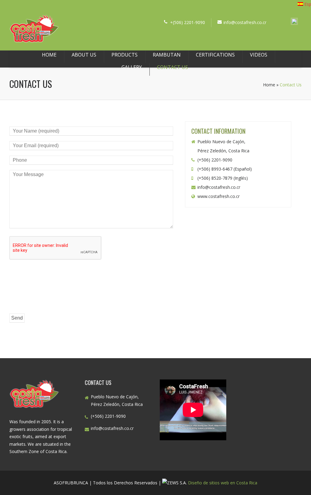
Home (49, 54)
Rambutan (167, 54)
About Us (84, 54)
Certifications (215, 54)
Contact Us (172, 67)
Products (124, 54)
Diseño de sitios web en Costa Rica (222, 483)
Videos (258, 54)
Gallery (131, 67)
